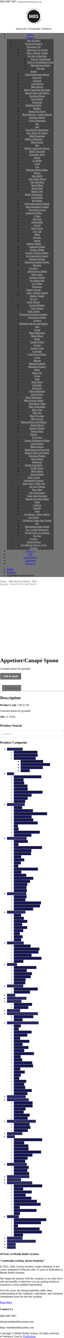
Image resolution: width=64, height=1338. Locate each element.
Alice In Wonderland (32, 761)
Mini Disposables (16, 1096)
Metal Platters (21, 1148)
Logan (17, 862)
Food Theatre (14, 1001)
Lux (16, 866)
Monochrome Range (32, 767)
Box (16, 844)
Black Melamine (23, 1032)
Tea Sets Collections (25, 758)
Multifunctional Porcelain (27, 1152)
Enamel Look (21, 1047)
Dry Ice (11, 995)
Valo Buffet (20, 875)
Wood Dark (20, 887)
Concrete (19, 779)
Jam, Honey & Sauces (26, 822)
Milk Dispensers (22, 835)
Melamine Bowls (23, 1062)
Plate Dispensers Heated (27, 906)
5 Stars (17, 915)
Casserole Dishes (34, 213)
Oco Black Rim (22, 976)
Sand (16, 1078)
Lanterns (18, 1188)
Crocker (18, 1044)
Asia (16, 1029)
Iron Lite (18, 930)
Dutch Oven (20, 927)
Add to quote (10, 676)
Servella (18, 936)
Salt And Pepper (22, 1198)
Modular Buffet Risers (26, 869)
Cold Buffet (20, 896)
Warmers (18, 961)
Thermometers (15, 1238)
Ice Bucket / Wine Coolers (28, 1185)
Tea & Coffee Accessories (28, 1232)
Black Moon (20, 1035)
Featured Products (16, 998)
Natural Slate (21, 1130)
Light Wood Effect (24, 1053)
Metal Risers (20, 1170)
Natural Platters (22, 1127)
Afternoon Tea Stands (25, 752)
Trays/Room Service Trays (21, 1241)
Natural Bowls (22, 1124)
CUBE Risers (21, 1167)
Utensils (11, 1247)
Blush (17, 1038)
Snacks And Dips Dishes (27, 1204)
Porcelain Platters (23, 1155)
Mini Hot (19, 1112)
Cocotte (18, 924)
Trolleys (18, 1019)
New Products (14, 1133)
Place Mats (20, 1195)
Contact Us (30, 563)
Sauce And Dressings (25, 1201)
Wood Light (20, 890)
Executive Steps (22, 853)
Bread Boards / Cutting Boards (30, 813)
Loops (17, 1056)
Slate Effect (20, 1081)
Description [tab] (11, 688)
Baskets (18, 807)
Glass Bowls (20, 786)
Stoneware (19, 801)
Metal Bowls (21, 789)
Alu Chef (19, 918)
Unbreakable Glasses (25, 1210)
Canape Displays (23, 1004)
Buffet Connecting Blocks (28, 847)
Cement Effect (21, 1041)
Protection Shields (23, 1016)
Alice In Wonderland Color (35, 764)
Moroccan (19, 1072)
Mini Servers (21, 1118)
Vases (17, 1213)
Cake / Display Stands (26, 755)
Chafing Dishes (15, 942)
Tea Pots (18, 1235)
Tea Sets (41, 68)
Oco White (20, 979)
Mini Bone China (23, 1102)
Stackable (19, 1084)
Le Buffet (19, 859)
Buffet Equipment (16, 893)
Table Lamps (14, 1179)
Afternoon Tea (15, 749)
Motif (17, 933)
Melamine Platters (23, 1065)
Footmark (19, 1050)
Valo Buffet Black (23, 878)
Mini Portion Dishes (19, 581)
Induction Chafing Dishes (27, 958)
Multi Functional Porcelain (28, 792)
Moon (17, 1069)
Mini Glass (20, 1109)
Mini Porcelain (22, 1115)
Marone (18, 1059)
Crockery (12, 964)
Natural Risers (21, 1173)
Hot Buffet (19, 899)
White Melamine (23, 1090)
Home (3, 581)
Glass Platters (21, 1145)
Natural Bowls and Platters (21, 1121)
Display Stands (15, 985)
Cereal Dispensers (23, 819)
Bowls (10, 773)
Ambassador (20, 921)
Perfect (17, 872)
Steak (17, 1207)
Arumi (17, 1025)
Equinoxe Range (23, 973)
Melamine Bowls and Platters (34, 323)
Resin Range (21, 798)
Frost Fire (19, 783)
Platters (11, 1136)
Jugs (16, 829)
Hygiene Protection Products (22, 1013)
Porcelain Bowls (23, 795)
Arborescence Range (25, 967)
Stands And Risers (17, 1164)
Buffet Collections (17, 838)
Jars (16, 826)
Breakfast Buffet (16, 804)
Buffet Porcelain (22, 850)
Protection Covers (23, 909)
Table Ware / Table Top (19, 1182)
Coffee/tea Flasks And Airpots (30, 1219)
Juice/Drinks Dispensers (27, 832)
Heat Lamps (13, 1010)
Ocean (17, 1075)
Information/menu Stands (27, 902)
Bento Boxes (21, 841)
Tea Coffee (13, 1216)
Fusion (17, 856)
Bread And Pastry (23, 810)
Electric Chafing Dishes (26, 949)
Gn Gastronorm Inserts (26, 952)
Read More (6, 1302)
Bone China (20, 970)
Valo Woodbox (22, 881)
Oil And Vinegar (23, 1192)
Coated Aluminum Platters (28, 1139)
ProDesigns (29, 1336)
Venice (17, 939)
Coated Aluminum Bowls (27, 776)
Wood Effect (20, 1093)
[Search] (60, 734)
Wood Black (20, 884)
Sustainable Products (18, 1176)
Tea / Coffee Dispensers (27, 1228)
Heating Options (23, 955)
